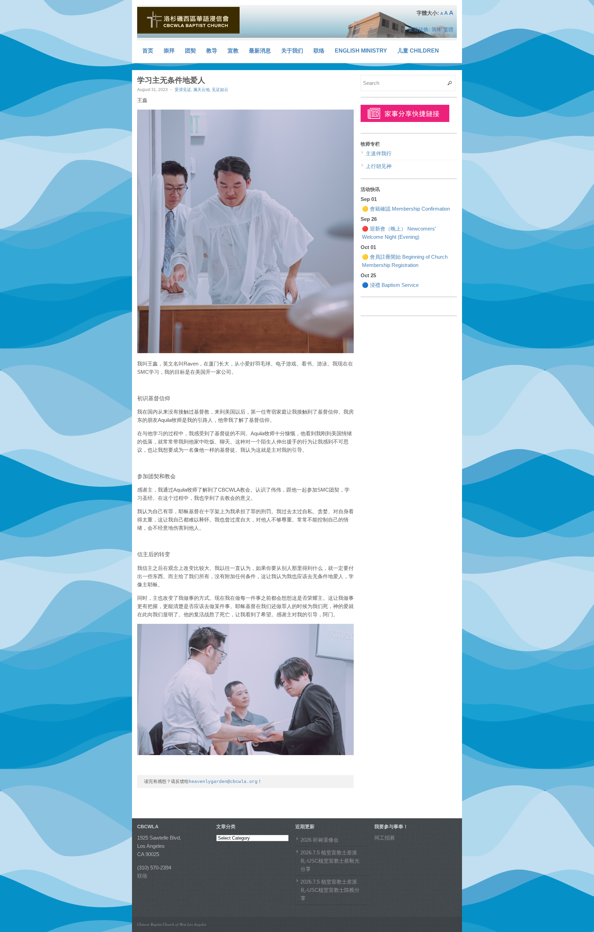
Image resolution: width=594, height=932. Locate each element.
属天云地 (201, 89)
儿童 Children (418, 51)
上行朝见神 (379, 166)
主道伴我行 (379, 153)
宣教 (233, 51)
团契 (190, 51)
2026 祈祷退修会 (319, 840)
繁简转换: (419, 29)
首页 (147, 51)
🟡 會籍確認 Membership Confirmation (406, 209)
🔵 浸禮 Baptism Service (390, 285)
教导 (211, 51)
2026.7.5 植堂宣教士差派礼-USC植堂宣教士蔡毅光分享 (330, 861)
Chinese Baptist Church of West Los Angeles (171, 924)
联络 (319, 51)
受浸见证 (183, 89)
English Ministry (361, 51)
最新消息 (260, 51)
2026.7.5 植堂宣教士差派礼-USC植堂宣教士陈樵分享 (330, 890)
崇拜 (169, 51)
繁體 (448, 29)
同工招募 (384, 838)
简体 (436, 29)
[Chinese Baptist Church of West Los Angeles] (188, 20)
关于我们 (292, 51)
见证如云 (220, 89)
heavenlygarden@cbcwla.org (223, 781)
